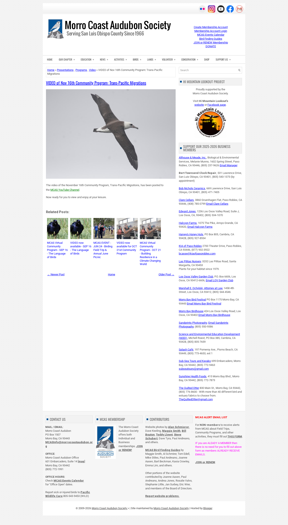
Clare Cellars (186, 200)
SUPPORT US (223, 59)
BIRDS (137, 59)
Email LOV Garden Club (219, 280)
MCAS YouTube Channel (64, 189)
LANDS (151, 59)
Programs (81, 70)
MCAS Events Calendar (210, 34)
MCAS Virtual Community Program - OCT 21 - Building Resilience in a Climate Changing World (150, 253)
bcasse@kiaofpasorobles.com (197, 253)
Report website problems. (162, 496)
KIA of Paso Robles (190, 246)
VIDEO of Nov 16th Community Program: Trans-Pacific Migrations (96, 82)
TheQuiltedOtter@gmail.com (196, 399)
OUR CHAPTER (67, 59)
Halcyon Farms (188, 223)
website (199, 104)
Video (92, 70)
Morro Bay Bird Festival (192, 299)
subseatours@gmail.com (194, 368)
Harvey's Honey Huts (191, 234)
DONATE (211, 46)
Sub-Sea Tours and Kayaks (195, 361)
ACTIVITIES (120, 59)
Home (50, 70)
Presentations (65, 70)
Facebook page (216, 104)
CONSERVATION (189, 59)
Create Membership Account (211, 27)
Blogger (207, 508)
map (81, 461)
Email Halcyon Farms (200, 226)
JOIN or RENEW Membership (211, 42)
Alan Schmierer (178, 427)
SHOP (206, 59)
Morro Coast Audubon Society (110, 508)
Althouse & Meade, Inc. (192, 157)
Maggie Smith (171, 430)
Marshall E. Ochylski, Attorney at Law (200, 288)
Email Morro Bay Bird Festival (204, 303)
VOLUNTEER (168, 59)
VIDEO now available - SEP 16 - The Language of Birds (80, 248)
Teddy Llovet (164, 434)
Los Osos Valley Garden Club (196, 276)
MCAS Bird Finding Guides (162, 450)
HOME (49, 59)
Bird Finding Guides (210, 38)
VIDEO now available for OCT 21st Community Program (127, 248)
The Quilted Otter (189, 388)
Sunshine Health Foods (192, 376)
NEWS (104, 59)
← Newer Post (56, 274)
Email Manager (228, 165)
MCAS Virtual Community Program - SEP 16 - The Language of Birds (57, 250)
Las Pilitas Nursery (190, 261)
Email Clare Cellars (217, 203)
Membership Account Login (210, 30)
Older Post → (166, 274)
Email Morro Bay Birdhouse (214, 315)
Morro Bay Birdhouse (191, 311)
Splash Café (186, 349)
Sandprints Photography (193, 322)
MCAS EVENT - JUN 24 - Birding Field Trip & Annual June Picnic (102, 250)
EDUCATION (87, 59)
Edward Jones (187, 211)
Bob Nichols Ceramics (192, 188)
